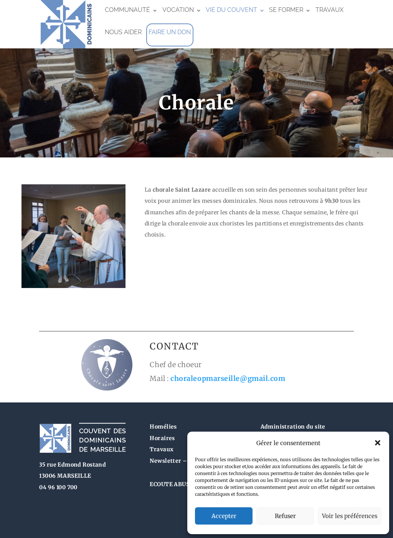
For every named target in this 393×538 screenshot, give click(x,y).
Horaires (162, 438)
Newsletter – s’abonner (183, 460)
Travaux (329, 9)
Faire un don (170, 32)
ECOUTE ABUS (169, 484)
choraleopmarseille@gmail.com (227, 378)
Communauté (127, 9)
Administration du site (293, 426)
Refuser (285, 516)
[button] (377, 443)
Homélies (163, 426)
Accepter (223, 516)
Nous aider (123, 32)
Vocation (178, 9)
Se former (286, 9)
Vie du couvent (231, 9)
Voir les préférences (349, 516)
